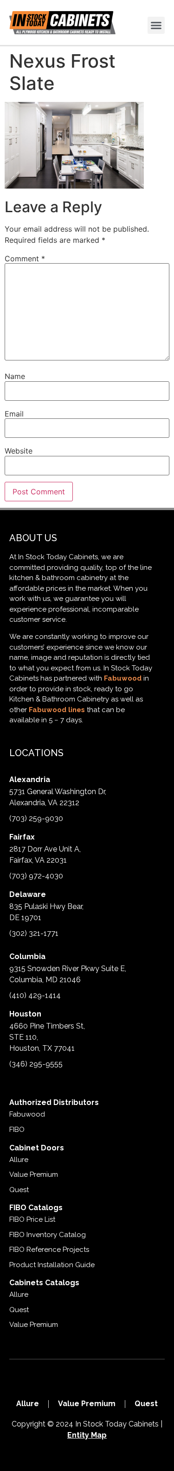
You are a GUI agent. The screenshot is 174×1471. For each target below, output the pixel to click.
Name (15, 376)
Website (18, 451)
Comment (25, 258)
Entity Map (87, 1435)
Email (14, 413)
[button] (156, 25)
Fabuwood (123, 678)
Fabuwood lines (57, 710)
